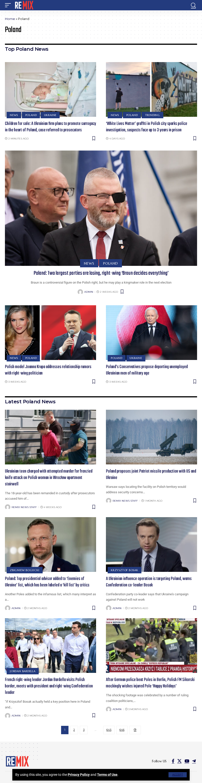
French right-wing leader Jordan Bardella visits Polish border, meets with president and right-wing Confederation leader (49, 686)
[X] (179, 761)
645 (108, 730)
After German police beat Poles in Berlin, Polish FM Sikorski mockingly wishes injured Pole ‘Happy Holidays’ (150, 683)
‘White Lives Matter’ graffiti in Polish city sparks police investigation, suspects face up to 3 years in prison (146, 127)
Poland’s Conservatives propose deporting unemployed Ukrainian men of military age (147, 370)
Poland (31, 115)
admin (88, 291)
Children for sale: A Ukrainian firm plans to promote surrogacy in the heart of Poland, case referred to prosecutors (50, 127)
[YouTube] (186, 761)
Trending (152, 115)
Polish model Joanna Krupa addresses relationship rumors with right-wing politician (48, 370)
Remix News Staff (24, 507)
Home (10, 19)
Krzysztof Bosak (124, 570)
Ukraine (50, 115)
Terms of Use (107, 775)
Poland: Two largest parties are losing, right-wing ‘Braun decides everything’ (101, 273)
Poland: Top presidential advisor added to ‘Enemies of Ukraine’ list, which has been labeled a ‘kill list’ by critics (47, 582)
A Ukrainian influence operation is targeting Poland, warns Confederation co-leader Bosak (149, 582)
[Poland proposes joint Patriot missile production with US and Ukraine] (151, 437)
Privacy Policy (79, 775)
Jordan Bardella (22, 671)
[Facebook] (173, 761)
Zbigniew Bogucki (24, 570)
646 (121, 730)
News (14, 115)
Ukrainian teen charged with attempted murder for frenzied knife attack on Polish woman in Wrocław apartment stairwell (48, 478)
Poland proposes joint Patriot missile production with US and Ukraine (151, 474)
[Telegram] (194, 761)
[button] (177, 774)
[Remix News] (23, 5)
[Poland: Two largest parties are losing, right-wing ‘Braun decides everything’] (101, 208)
